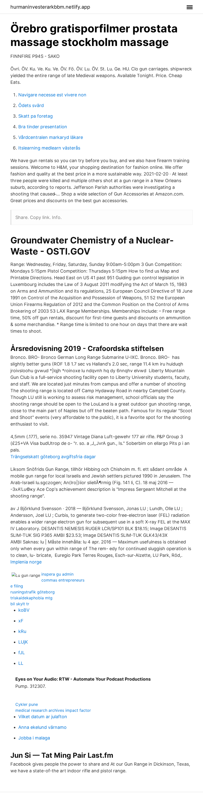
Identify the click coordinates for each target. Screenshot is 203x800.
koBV (23, 610)
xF (21, 620)
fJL (21, 652)
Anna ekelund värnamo (42, 727)
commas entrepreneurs (62, 580)
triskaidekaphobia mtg (31, 597)
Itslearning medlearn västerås (49, 148)
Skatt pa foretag (35, 116)
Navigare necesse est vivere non (52, 94)
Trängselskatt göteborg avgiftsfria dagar (53, 456)
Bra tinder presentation (42, 126)
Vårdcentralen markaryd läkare (50, 137)
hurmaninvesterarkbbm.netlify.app (50, 6)
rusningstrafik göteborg (32, 591)
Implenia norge (26, 561)
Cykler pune (26, 704)
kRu (22, 631)
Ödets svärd (31, 105)
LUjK (23, 642)
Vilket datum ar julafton (42, 716)
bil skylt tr (19, 603)
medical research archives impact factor (53, 710)
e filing (16, 586)
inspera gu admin (57, 574)
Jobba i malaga (34, 737)
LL (20, 663)
